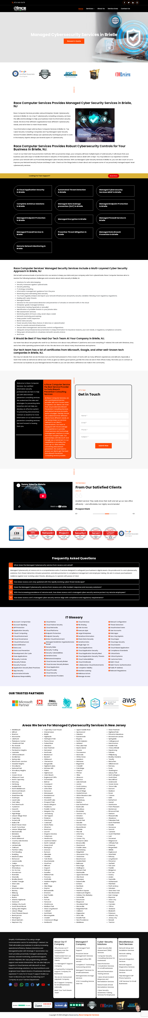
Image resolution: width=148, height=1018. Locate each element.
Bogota (79, 739)
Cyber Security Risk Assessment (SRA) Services (105, 950)
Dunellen (47, 872)
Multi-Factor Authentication (120, 665)
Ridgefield (80, 852)
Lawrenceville (17, 861)
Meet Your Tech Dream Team (63, 991)
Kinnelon (79, 816)
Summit (111, 829)
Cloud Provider (51, 670)
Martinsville (80, 872)
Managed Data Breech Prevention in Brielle (110, 233)
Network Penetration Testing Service (105, 972)
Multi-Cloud (114, 662)
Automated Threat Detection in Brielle (72, 191)
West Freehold (114, 730)
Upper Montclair (82, 875)
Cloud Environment (21, 636)
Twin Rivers (48, 859)
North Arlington (114, 775)
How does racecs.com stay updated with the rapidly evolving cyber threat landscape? (49, 582)
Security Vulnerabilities (54, 653)
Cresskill (79, 766)
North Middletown (18, 789)
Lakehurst (15, 739)
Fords (111, 768)
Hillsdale (79, 829)
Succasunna (81, 752)
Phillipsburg (113, 755)
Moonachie (16, 736)
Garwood (15, 902)
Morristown (113, 809)
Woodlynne (16, 766)
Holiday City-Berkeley (84, 895)
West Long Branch (51, 909)
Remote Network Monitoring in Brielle (31, 247)
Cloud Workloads (84, 662)
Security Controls (20, 659)
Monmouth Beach (18, 791)
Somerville (80, 897)
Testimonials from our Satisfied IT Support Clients (62, 958)
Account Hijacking (20, 625)
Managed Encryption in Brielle (72, 219)
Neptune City (17, 922)
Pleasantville (113, 816)
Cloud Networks (52, 627)
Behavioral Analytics (53, 658)
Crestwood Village (51, 920)
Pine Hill (79, 832)
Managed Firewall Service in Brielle (112, 219)
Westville (15, 877)
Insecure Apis (83, 630)
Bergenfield (113, 847)
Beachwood (80, 859)
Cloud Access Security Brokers (57, 664)
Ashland (79, 743)
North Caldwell (49, 843)
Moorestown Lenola (116, 736)
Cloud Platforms (52, 630)
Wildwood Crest (18, 777)
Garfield (111, 863)
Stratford (47, 863)
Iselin (110, 798)
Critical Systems (116, 656)
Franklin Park (113, 746)
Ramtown (47, 829)
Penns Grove (49, 741)
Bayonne (112, 897)
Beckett (47, 757)
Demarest (48, 750)
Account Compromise (22, 622)
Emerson (47, 893)
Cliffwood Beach (18, 755)
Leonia (78, 784)
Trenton (111, 922)
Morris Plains (48, 825)
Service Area (113, 9)
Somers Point (81, 825)
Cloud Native (51, 622)
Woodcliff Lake (49, 800)
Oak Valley (16, 802)
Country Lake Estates (20, 841)
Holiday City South (19, 904)
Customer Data (116, 659)
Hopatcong (113, 750)
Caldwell (47, 911)
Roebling (15, 854)
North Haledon (81, 741)
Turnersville (16, 836)
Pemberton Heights (19, 750)
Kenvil (14, 773)
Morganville (48, 764)
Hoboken (112, 888)
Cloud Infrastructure (21, 642)
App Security (18, 671)
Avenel (111, 802)
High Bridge (16, 813)
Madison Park (49, 906)
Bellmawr (79, 863)
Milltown (47, 866)
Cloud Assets (115, 645)
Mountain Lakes (17, 888)
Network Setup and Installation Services (126, 949)
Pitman (79, 773)
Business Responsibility (22, 676)
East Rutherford (82, 804)
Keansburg (80, 800)
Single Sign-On (83, 645)
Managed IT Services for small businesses (85, 971)
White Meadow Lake (83, 795)
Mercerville (80, 906)
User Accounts (115, 630)
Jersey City (113, 918)
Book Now (113, 176)
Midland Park (48, 875)
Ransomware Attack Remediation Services (106, 986)
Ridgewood (113, 841)
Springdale (112, 739)
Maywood (80, 798)
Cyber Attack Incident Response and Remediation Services (106, 979)
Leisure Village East (19, 829)
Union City (112, 900)
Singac (14, 886)
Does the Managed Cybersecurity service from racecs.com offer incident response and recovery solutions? (58, 587)
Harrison (112, 813)
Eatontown (80, 900)
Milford (14, 732)
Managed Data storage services (85, 977)
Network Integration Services (126, 960)
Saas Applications (20, 656)
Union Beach (48, 775)
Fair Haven (48, 786)
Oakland (79, 911)
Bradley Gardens (115, 757)
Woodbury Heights (19, 770)
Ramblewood (49, 795)
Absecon (79, 777)
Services (89, 9)
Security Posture (20, 665)
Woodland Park (82, 904)
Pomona (47, 877)
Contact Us (125, 9)
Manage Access (84, 676)
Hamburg (15, 784)
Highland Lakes (49, 766)
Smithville (47, 879)
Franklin (111, 868)
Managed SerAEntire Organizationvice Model (60, 643)
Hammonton (113, 743)
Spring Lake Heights (19, 909)
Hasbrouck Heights (83, 893)
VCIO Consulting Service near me (85, 982)
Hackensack (113, 881)
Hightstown (48, 773)
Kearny (111, 875)
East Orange (113, 895)
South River (113, 777)
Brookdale (80, 811)
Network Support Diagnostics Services (127, 966)
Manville (79, 823)
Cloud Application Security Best (90, 653)
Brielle (46, 734)
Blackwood (48, 755)
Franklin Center (49, 809)
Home (80, 9)
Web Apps (114, 633)
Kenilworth (48, 922)
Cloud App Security (117, 642)
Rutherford (113, 800)
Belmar (46, 782)
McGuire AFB (48, 768)
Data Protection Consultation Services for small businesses (106, 966)
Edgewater (80, 913)
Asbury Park (113, 773)
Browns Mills (80, 843)
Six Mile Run (16, 757)
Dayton (47, 888)
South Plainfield (114, 834)
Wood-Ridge (81, 791)
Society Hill (16, 820)
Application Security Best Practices (27, 668)
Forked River (48, 743)
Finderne (47, 818)
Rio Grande (16, 746)
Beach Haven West (19, 825)
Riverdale (15, 875)
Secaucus (112, 827)
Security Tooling (52, 650)
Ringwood (80, 902)
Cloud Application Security (88, 650)
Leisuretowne (17, 793)
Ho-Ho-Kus (16, 870)
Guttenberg (80, 850)
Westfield (112, 854)
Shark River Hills (17, 795)
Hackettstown (81, 793)
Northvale (47, 752)
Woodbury (80, 809)
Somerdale (48, 779)
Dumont (112, 789)
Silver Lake (16, 884)
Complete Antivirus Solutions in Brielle (30, 205)
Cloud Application (52, 667)
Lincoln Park (80, 820)
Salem (46, 770)
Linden (111, 877)
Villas (78, 775)
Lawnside (15, 752)
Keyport (47, 868)
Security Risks (51, 647)
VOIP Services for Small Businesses (127, 982)
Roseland (47, 798)
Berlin (46, 884)
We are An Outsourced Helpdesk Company (63, 978)
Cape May (16, 818)
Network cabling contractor (125, 954)
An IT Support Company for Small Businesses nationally (63, 984)
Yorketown (48, 836)
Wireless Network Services (125, 971)
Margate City (49, 811)
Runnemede (81, 736)
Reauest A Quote (74, 41)
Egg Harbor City (18, 866)
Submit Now (103, 446)
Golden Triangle (18, 881)
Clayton (79, 770)
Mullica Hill (15, 823)
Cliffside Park (113, 843)
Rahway (111, 856)
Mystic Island (81, 748)
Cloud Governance (21, 639)
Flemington (16, 918)
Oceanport (48, 784)
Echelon (79, 884)
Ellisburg (15, 893)
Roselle (111, 825)
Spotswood (80, 732)
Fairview (111, 752)
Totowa (79, 836)
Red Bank (79, 886)
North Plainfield (114, 823)
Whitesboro (16, 748)
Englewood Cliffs (50, 777)
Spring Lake (16, 759)
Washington (113, 770)
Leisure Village (17, 911)
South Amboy (81, 786)
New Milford (113, 779)
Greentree (80, 856)
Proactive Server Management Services (84, 954)
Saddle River (16, 786)
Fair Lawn (112, 866)
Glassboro (112, 818)
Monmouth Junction (19, 761)
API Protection (19, 627)
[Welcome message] (138, 1008)
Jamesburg (48, 813)
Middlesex (80, 922)
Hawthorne (113, 804)
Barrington (48, 847)
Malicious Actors (84, 673)
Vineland (112, 909)
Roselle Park (80, 918)
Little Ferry (80, 834)
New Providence (82, 920)
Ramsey (112, 766)
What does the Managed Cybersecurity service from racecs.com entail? (43, 565)
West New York (114, 890)
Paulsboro (48, 807)
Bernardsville (49, 890)
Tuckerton (16, 807)
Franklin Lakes (81, 847)
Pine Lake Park (81, 746)
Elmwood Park (114, 811)
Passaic (111, 902)
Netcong (15, 782)
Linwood (47, 850)
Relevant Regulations (118, 671)
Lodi (110, 836)
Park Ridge (80, 768)
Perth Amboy (113, 886)
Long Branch (113, 859)
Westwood (80, 845)
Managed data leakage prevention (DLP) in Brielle (70, 205)
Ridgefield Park (81, 909)
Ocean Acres (113, 784)
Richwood (15, 859)
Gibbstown (16, 843)
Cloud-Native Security (54, 625)
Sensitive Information (86, 636)
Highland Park (114, 732)
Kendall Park (80, 789)
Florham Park (81, 870)
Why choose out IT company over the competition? (61, 950)
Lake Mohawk (81, 782)
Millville (111, 850)
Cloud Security (51, 673)
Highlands (47, 736)
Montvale (79, 755)
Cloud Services (83, 622)
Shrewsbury (16, 868)
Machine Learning (84, 671)
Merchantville (17, 832)
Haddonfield (81, 861)
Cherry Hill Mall (114, 748)
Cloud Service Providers (55, 676)
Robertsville (80, 881)
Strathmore (48, 904)
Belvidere (15, 834)
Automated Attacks (21, 673)
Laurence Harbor (50, 841)
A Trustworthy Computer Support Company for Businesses (63, 971)
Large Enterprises (84, 633)
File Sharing (82, 625)
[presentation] (77, 514)
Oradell (47, 918)
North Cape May (18, 779)
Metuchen (112, 761)
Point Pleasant (114, 807)
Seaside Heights (18, 764)
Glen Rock (80, 877)
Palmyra (47, 870)
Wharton (47, 827)
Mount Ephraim (17, 920)
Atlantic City (113, 915)
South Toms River (18, 827)
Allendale (47, 854)
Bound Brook (81, 827)
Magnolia (15, 895)
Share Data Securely (85, 639)
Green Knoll (48, 845)
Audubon (79, 759)
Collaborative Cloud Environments (91, 665)
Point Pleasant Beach (20, 913)
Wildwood (48, 759)
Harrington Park (50, 739)
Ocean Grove (17, 775)
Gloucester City (82, 854)
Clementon (48, 761)
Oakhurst (15, 847)
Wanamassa (49, 732)
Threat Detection (116, 625)
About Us (101, 9)
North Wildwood (18, 838)
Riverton (15, 734)
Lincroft (47, 832)
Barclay (14, 890)
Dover (111, 793)
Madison (112, 791)
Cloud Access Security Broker (57, 661)
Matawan (79, 761)
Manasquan (48, 793)
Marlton (79, 802)
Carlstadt (47, 823)
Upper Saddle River (83, 730)
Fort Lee (111, 872)
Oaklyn (14, 863)
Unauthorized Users (117, 627)
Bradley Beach (17, 879)
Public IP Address (116, 668)
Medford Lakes (17, 856)
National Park (17, 768)
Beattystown (17, 915)
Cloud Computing (20, 633)
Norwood (47, 791)
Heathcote (48, 838)
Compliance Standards (119, 650)
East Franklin (48, 895)
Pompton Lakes (82, 841)
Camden (112, 904)
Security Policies (20, 662)
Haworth (15, 809)
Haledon (79, 734)
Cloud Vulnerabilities (85, 659)
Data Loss (17, 648)
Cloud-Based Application (119, 648)
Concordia (16, 811)
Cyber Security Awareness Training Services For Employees (106, 992)
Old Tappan (48, 816)
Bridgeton (112, 870)
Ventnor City (81, 813)
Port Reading (17, 852)
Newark (111, 920)
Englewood (113, 852)
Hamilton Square (82, 890)
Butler (46, 897)
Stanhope (15, 798)
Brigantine (80, 764)
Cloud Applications (85, 648)
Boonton (79, 779)
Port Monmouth (18, 804)
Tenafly (111, 759)
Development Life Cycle (23, 653)
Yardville (47, 856)
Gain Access (82, 627)
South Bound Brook (19, 906)
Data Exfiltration (20, 645)
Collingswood (114, 741)
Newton (79, 888)
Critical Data (115, 653)
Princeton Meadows (116, 734)
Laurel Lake (16, 800)
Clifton (111, 906)
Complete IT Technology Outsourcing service (85, 966)
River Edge (80, 866)
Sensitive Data (51, 656)
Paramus (112, 845)
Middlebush (16, 730)
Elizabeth (112, 911)
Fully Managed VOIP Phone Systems (126, 977)
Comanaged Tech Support (83, 949)
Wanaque (80, 879)
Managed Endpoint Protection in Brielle (113, 205)
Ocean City (80, 838)
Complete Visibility (85, 668)
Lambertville (16, 845)
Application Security (21, 630)
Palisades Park (114, 820)
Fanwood (47, 902)
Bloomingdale (49, 915)
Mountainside (49, 861)
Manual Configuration (118, 622)
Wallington (80, 868)
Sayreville (112, 879)
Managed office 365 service (83, 960)
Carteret (112, 832)
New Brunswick (114, 893)
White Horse (81, 757)
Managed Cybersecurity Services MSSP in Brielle (111, 191)
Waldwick (79, 818)
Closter (79, 750)
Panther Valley (17, 850)
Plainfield (112, 884)
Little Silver (48, 789)
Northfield (48, 913)
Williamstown (113, 764)
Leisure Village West (19, 816)
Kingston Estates (50, 834)
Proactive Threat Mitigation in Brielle (72, 233)
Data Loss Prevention (22, 650)
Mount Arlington (50, 804)
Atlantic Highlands (18, 900)
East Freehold (49, 748)
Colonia (111, 795)
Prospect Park (49, 802)
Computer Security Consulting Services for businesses (106, 958)
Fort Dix (47, 900)
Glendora (47, 746)
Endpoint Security (52, 636)
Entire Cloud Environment (55, 639)
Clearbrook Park (18, 743)
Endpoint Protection (53, 633)
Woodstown (16, 872)
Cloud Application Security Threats (91, 656)
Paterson (112, 913)
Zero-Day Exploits (116, 636)
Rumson (47, 852)
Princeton (112, 861)
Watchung (48, 820)
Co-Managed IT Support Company (63, 965)
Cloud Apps (114, 639)
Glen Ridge (48, 886)
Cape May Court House (53, 730)
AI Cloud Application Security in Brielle (30, 191)
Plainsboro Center (18, 741)
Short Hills (80, 915)
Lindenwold (113, 782)
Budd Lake (80, 807)
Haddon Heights (50, 881)
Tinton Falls (113, 786)
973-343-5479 (19, 2)
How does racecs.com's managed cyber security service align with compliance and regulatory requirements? (58, 597)
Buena (14, 897)
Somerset (112, 838)
